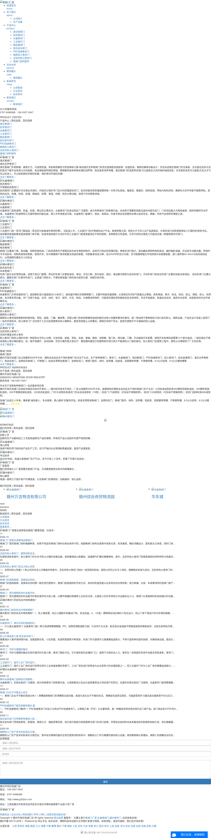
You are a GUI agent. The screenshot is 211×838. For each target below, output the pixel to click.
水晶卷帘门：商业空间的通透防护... (18, 622)
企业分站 (15, 814)
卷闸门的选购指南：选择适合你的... (18, 579)
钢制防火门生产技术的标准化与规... (18, 731)
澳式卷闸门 (19, 31)
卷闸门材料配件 (21, 61)
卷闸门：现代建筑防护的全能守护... (18, 592)
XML (42, 814)
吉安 (80, 825)
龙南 (143, 825)
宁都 (48, 825)
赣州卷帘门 (115, 817)
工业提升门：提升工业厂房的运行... (18, 662)
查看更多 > (5, 526)
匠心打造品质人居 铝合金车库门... (17, 636)
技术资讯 (17, 94)
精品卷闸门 (19, 44)
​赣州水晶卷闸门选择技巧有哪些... (17, 679)
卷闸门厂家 (91, 817)
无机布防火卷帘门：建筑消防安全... (18, 553)
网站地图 (27, 814)
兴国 (154, 825)
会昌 (117, 825)
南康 (43, 825)
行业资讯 (17, 90)
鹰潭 (53, 825)
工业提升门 (19, 41)
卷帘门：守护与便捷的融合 (14, 649)
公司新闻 (17, 87)
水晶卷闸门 (103, 817)
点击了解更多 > (8, 176)
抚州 (101, 825)
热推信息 (4, 814)
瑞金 (69, 825)
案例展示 (17, 77)
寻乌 (122, 825)
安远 (127, 825)
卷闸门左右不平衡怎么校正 (14, 692)
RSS (36, 814)
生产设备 (17, 21)
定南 (148, 825)
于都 (64, 825)
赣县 (32, 825)
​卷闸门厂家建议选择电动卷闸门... (17, 540)
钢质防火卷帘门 (21, 54)
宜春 (90, 825)
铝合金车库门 (20, 48)
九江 (38, 825)
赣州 (59, 825)
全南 (138, 825)
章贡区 (20, 825)
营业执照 (58, 817)
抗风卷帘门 (19, 35)
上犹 (75, 825)
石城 (133, 825)
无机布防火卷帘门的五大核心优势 (17, 566)
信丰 (106, 825)
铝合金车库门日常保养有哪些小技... (18, 718)
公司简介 (17, 18)
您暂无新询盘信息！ (57, 814)
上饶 (111, 825)
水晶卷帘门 (19, 38)
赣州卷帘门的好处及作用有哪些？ (17, 609)
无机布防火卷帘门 (22, 58)
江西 (14, 825)
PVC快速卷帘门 (21, 51)
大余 (85, 825)
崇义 (96, 825)
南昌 (27, 825)
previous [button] (4, 506)
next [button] (2, 503)
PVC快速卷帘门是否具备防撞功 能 (17, 705)
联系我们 (17, 104)
